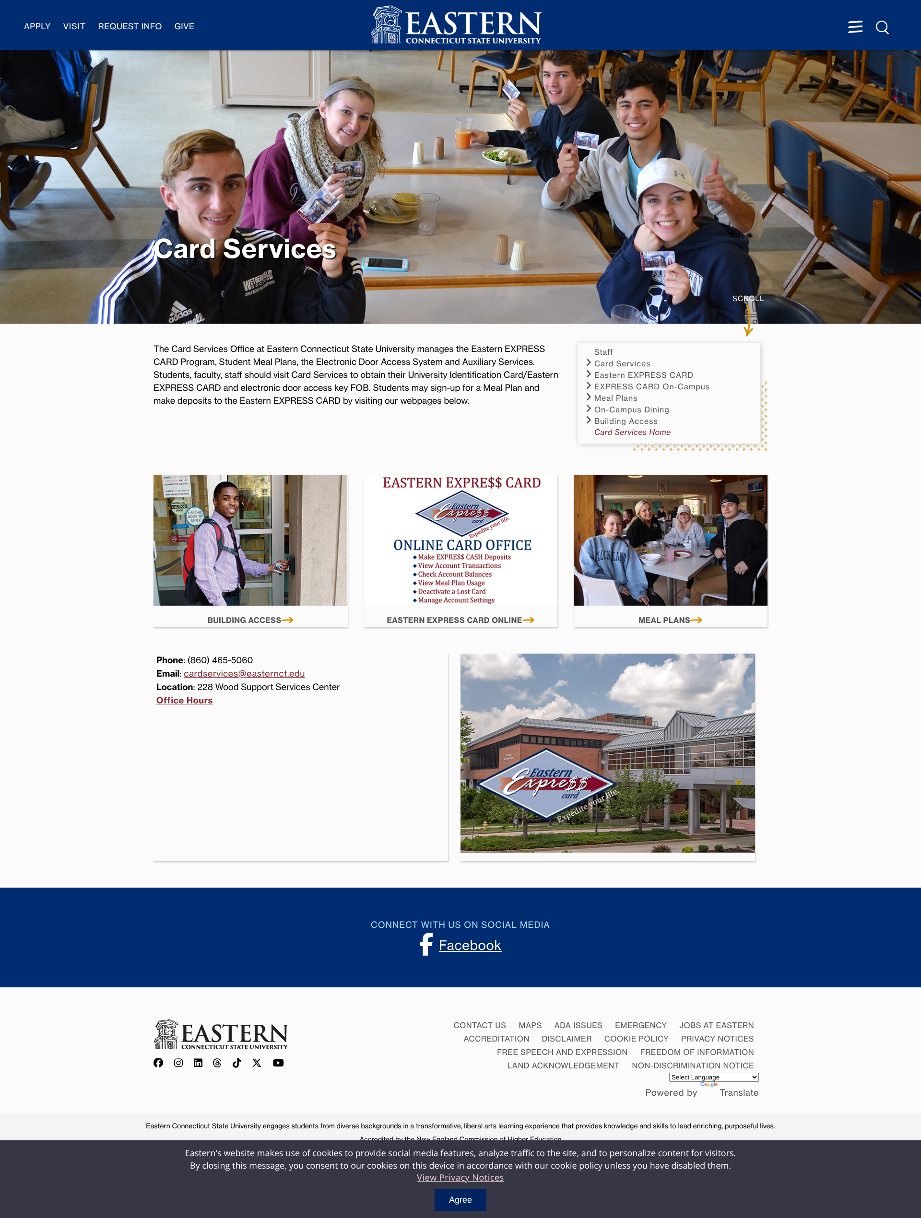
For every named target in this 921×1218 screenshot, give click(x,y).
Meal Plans (664, 620)
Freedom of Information (697, 1052)
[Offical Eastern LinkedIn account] (198, 1063)
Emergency (641, 1025)
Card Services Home (632, 432)
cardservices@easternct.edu (244, 673)
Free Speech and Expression (562, 1052)
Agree (460, 1200)
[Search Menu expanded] (883, 27)
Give (185, 27)
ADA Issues (578, 1025)
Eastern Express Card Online (454, 620)
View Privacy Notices (460, 1177)
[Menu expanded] (855, 27)
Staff (603, 352)
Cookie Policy (636, 1038)
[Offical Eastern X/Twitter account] (257, 1063)
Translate (739, 1093)
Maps (530, 1025)
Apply (37, 27)
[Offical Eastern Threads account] (217, 1063)
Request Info (130, 27)
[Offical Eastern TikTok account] (237, 1063)
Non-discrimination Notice (693, 1065)
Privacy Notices (717, 1038)
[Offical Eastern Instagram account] (178, 1063)
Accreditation (497, 1038)
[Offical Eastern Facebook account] (161, 1063)
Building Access (245, 620)
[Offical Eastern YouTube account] (278, 1063)
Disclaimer (567, 1038)
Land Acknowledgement (564, 1065)
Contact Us (479, 1025)
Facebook (470, 944)
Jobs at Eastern (716, 1025)
